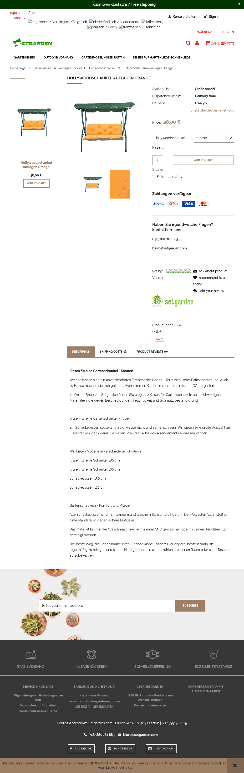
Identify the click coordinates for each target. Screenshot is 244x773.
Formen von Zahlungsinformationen (94, 701)
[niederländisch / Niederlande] (114, 22)
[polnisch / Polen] (102, 27)
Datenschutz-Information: (38, 705)
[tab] (81, 351)
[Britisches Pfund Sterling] (216, 32)
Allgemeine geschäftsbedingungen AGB (38, 697)
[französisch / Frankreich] (139, 27)
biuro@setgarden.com (169, 248)
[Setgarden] (172, 301)
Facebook (83, 748)
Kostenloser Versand (94, 695)
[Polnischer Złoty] (230, 32)
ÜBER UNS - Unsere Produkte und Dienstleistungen (150, 697)
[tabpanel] (151, 463)
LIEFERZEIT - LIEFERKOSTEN (94, 707)
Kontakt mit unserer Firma (38, 711)
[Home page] (32, 43)
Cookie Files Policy (115, 763)
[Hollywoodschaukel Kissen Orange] (93, 184)
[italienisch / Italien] (158, 22)
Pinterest (123, 748)
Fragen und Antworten (150, 705)
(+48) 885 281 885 (165, 239)
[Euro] (223, 32)
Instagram (164, 748)
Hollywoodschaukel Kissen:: (168, 142)
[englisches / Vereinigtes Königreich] (57, 22)
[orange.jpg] (120, 184)
